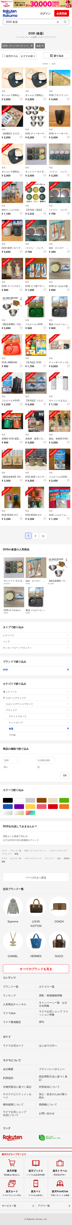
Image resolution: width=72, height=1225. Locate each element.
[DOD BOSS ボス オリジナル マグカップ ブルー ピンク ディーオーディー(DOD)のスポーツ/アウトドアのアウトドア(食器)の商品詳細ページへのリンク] (12, 497)
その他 (12, 734)
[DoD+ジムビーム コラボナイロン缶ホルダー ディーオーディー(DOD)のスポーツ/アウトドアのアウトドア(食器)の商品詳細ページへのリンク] (59, 497)
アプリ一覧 (44, 1205)
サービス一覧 (9, 1205)
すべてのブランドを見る (36, 969)
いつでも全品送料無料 (36, 1172)
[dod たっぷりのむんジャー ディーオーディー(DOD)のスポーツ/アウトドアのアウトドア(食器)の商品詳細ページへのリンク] (12, 192)
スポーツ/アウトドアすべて (19, 703)
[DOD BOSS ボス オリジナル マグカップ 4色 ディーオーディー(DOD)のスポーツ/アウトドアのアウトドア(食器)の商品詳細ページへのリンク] (36, 497)
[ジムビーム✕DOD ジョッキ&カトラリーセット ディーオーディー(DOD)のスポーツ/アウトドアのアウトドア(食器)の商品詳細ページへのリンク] (12, 383)
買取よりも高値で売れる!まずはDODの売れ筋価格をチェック (21, 837)
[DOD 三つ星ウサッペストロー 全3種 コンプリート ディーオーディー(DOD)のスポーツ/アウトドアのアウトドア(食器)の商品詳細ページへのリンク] (36, 268)
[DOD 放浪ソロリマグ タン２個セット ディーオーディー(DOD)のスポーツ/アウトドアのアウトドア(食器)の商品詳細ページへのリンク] (36, 459)
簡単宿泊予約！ (60, 1172)
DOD (5, 669)
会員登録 (61, 13)
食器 (38, 45)
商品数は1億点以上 (12, 1172)
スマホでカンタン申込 (12, 1193)
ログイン (45, 13)
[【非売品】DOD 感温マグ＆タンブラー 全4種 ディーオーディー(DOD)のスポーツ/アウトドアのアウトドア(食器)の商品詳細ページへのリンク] (36, 345)
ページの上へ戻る (36, 877)
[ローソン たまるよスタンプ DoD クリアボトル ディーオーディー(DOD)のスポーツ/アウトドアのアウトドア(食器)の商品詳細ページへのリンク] (59, 383)
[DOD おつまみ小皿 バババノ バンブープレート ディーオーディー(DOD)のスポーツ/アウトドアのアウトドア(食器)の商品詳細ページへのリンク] (59, 268)
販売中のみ (12, 56)
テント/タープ (16, 722)
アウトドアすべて (18, 716)
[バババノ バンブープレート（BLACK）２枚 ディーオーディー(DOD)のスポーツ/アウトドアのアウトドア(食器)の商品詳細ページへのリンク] (59, 192)
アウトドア (11, 710)
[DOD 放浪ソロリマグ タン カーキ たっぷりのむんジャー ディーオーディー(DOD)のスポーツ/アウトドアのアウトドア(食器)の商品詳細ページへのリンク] (12, 230)
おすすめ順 (27, 56)
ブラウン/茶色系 (46, 800)
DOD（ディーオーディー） (16, 45)
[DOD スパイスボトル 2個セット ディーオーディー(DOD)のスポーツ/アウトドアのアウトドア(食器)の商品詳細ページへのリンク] (12, 268)
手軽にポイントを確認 (60, 1193)
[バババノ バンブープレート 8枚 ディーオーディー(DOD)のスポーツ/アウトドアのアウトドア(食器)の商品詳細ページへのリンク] (59, 154)
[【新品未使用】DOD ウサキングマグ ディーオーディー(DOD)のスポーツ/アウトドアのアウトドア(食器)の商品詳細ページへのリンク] (12, 459)
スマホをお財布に (35, 1193)
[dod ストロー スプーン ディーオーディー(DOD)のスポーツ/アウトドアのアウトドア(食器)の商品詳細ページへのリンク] (59, 230)
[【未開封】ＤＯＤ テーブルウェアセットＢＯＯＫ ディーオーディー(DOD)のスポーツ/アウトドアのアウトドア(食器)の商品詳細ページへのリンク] (12, 116)
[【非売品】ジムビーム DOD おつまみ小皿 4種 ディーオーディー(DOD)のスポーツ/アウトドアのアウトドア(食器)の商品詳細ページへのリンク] (36, 383)
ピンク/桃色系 (46, 806)
